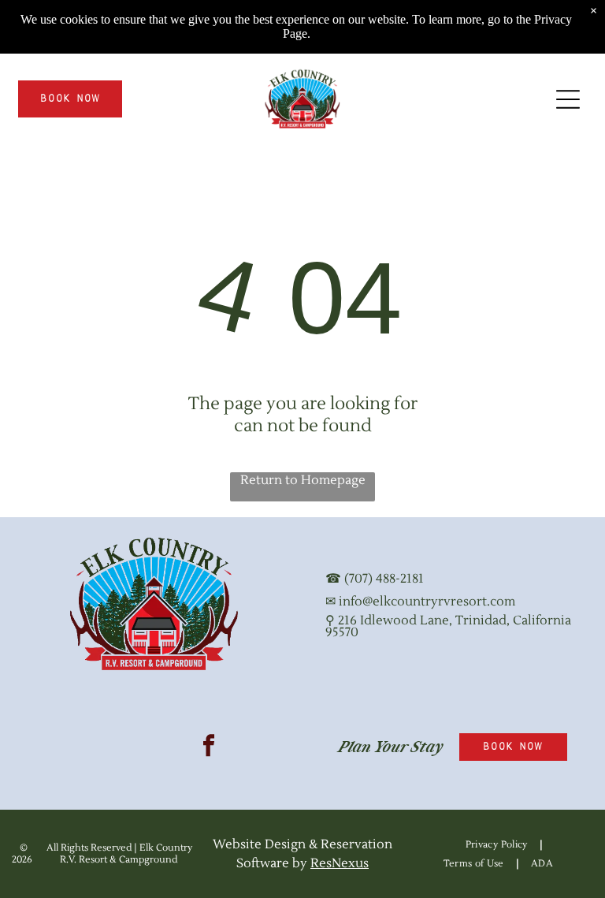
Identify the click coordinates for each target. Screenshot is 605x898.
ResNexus (339, 863)
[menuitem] (498, 844)
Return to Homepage (303, 480)
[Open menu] (568, 99)
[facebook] (208, 747)
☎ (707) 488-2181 (374, 579)
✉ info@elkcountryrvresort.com (420, 601)
